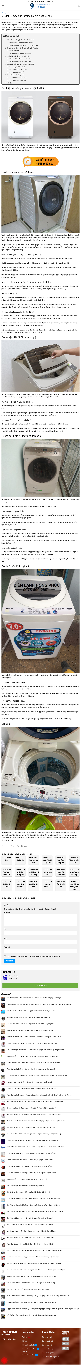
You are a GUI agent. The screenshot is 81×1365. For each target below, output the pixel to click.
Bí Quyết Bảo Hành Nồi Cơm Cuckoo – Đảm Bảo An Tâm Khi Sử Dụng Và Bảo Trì (32, 1108)
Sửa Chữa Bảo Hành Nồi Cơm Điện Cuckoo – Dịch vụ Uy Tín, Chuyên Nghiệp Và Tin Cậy (34, 998)
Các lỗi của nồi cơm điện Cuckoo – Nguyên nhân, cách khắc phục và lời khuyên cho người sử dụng (37, 1076)
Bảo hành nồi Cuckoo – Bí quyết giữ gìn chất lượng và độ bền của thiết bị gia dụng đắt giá (34, 1250)
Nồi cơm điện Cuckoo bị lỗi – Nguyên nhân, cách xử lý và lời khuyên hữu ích (30, 1030)
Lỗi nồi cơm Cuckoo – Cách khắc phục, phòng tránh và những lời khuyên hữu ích (31, 1231)
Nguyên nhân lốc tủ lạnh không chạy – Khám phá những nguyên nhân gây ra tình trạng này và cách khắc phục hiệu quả (43, 1309)
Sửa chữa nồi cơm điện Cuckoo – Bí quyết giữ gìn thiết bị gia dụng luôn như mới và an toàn (35, 1101)
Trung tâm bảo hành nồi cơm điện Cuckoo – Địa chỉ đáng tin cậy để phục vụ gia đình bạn (34, 1199)
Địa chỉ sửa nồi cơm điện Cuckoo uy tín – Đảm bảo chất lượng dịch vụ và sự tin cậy (32, 1140)
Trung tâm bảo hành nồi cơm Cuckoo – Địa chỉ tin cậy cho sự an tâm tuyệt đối (31, 1069)
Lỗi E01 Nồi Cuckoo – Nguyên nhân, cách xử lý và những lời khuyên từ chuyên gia (32, 1043)
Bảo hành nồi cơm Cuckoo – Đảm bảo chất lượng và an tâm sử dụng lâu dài (30, 1224)
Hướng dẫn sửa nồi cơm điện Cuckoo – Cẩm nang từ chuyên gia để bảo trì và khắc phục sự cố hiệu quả (39, 1004)
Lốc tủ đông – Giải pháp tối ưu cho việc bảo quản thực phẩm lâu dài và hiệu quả (31, 1315)
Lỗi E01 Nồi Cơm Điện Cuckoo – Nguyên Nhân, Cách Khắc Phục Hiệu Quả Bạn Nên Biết (34, 1063)
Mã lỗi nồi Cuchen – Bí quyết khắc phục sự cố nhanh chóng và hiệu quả (28, 1017)
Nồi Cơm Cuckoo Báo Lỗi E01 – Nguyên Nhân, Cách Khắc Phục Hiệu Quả (29, 1082)
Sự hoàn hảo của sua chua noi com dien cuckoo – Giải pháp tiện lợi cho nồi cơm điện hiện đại (35, 1147)
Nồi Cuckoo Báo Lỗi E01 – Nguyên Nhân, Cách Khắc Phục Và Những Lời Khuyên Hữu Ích (34, 1037)
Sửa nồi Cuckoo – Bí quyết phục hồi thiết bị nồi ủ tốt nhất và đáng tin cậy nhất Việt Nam (34, 1263)
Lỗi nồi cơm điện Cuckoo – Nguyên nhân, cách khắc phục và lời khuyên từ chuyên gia (33, 1257)
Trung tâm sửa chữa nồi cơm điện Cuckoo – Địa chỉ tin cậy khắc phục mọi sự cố (32, 1173)
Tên (5, 929)
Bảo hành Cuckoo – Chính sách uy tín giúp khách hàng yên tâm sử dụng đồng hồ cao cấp (34, 1134)
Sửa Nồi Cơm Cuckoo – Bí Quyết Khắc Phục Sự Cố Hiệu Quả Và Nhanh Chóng (31, 1283)
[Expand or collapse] (77, 36)
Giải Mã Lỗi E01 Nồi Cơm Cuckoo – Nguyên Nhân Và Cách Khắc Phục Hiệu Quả (31, 1011)
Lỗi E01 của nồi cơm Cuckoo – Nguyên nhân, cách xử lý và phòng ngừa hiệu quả (31, 1088)
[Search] (79, 6)
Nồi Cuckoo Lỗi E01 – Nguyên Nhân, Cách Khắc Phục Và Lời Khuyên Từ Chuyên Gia (32, 1056)
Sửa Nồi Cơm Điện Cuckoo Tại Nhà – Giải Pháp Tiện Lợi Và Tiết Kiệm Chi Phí (30, 1237)
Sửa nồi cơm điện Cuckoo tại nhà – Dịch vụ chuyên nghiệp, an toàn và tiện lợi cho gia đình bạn (36, 1050)
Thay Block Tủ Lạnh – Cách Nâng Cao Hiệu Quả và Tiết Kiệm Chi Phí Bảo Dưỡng (31, 1302)
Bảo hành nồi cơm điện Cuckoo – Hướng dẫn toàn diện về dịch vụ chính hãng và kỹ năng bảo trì (36, 1270)
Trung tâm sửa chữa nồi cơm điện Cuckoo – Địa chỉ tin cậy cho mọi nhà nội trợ (31, 1244)
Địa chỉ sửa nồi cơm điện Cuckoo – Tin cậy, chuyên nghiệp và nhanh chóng (30, 1160)
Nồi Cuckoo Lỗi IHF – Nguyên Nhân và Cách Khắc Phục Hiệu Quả (27, 1179)
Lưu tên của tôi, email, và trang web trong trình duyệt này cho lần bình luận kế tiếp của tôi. (34, 956)
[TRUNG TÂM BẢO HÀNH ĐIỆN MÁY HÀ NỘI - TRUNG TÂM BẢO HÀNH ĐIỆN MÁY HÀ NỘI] (41, 6)
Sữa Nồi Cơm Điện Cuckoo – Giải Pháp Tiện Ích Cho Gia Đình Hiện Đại (28, 1192)
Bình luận (7, 912)
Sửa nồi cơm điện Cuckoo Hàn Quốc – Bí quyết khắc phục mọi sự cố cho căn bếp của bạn (35, 1212)
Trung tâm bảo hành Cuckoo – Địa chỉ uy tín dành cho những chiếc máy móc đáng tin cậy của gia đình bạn (39, 1095)
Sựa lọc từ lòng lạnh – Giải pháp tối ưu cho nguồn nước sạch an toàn (28, 1289)
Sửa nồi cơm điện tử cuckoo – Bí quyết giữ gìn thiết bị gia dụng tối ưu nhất (30, 1218)
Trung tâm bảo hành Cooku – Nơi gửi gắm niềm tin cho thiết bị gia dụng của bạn (31, 1153)
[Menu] (2, 6)
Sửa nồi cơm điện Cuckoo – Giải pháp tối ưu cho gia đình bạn (25, 1186)
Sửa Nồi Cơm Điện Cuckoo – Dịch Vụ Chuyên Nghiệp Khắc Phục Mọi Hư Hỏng (31, 1127)
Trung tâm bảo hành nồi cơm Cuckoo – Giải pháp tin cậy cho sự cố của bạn (30, 1166)
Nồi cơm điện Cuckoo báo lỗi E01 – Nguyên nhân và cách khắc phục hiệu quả (30, 1024)
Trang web (7, 947)
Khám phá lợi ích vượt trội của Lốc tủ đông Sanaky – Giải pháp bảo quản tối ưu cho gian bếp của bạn (38, 1296)
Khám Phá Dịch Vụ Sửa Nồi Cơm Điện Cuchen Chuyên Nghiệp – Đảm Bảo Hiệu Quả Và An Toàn (36, 1121)
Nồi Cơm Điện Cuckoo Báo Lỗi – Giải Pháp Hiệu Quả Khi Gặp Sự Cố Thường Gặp (31, 1276)
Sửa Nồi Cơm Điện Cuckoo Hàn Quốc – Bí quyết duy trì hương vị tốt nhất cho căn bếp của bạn (36, 1114)
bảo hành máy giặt (6, 13)
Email (6, 938)
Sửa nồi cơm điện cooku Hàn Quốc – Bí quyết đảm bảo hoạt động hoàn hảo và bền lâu (33, 1205)
